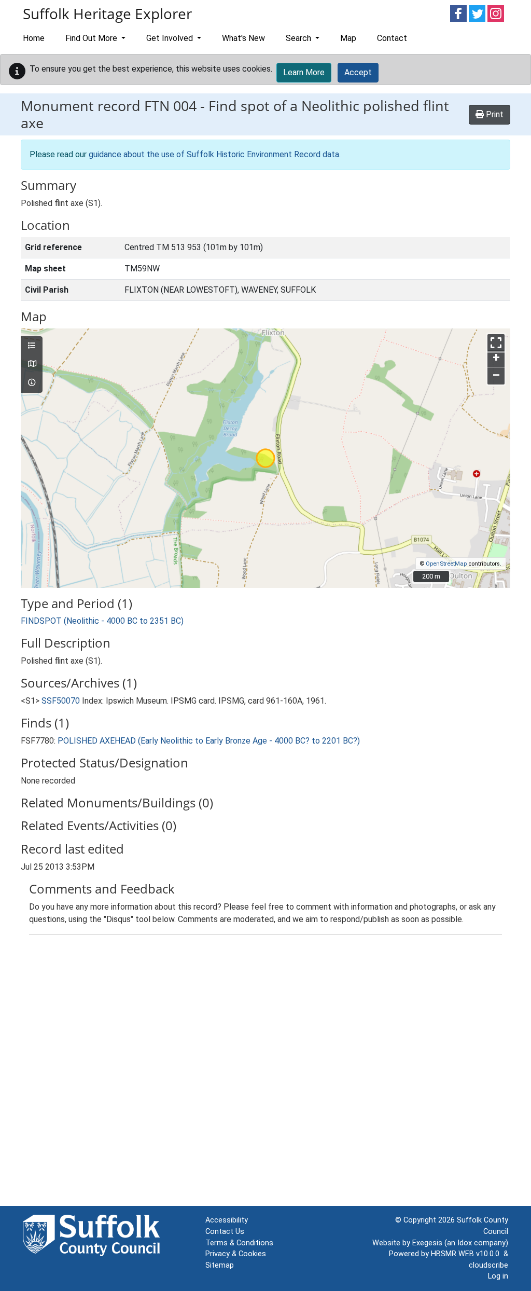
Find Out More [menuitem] (92, 38)
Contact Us (224, 1231)
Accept (358, 72)
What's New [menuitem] (243, 38)
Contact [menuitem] (392, 38)
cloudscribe (488, 1265)
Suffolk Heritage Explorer (107, 13)
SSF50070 (60, 701)
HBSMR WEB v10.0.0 (467, 1253)
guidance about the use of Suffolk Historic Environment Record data (214, 154)
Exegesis (427, 1243)
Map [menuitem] (348, 38)
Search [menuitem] (299, 38)
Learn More (304, 72)
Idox (464, 1243)
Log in (498, 1276)
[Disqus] (265, 1072)
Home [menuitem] (34, 38)
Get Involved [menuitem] (170, 38)
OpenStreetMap (446, 563)
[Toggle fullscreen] (496, 342)
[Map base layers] (31, 364)
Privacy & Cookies (235, 1253)
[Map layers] (31, 346)
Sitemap (219, 1265)
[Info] (31, 383)
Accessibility (226, 1220)
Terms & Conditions (239, 1243)
